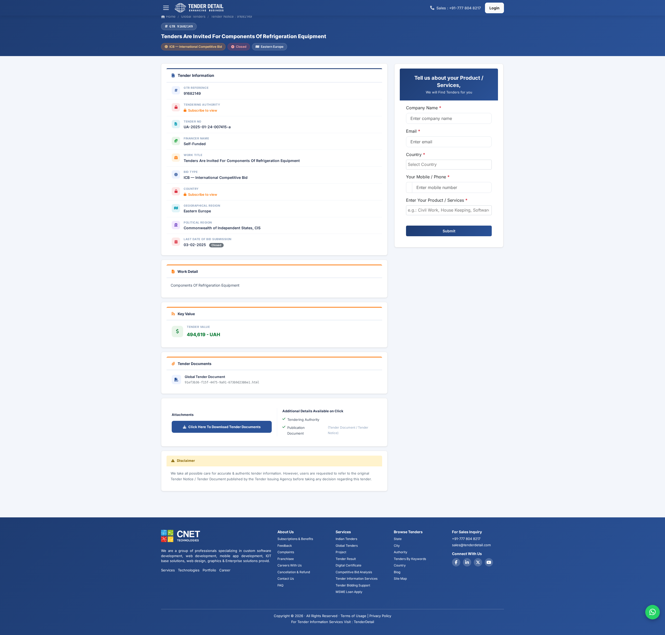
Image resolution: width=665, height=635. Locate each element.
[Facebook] (456, 562)
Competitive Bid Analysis (354, 572)
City (397, 546)
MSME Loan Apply (349, 592)
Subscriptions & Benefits (295, 539)
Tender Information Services (356, 578)
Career (224, 570)
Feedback (284, 546)
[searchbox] (449, 164)
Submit (449, 231)
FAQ (280, 585)
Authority (400, 552)
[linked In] (467, 562)
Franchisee (285, 559)
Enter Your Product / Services (437, 200)
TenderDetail (364, 622)
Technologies (189, 570)
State (398, 539)
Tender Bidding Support (353, 585)
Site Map (400, 578)
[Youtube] (489, 562)
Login (494, 8)
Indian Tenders (346, 539)
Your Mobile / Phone (428, 176)
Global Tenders (347, 546)
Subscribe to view (202, 110)
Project (341, 552)
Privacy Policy (380, 616)
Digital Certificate (348, 565)
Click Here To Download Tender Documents (224, 427)
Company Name (423, 107)
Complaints (285, 552)
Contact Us (285, 578)
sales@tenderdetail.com (471, 545)
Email (413, 131)
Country (415, 154)
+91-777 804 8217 (466, 539)
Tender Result (346, 559)
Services (168, 570)
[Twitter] (478, 562)
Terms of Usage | (354, 616)
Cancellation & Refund (293, 572)
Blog (397, 572)
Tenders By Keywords (410, 559)
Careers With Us (289, 565)
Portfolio (209, 570)
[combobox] (449, 165)
